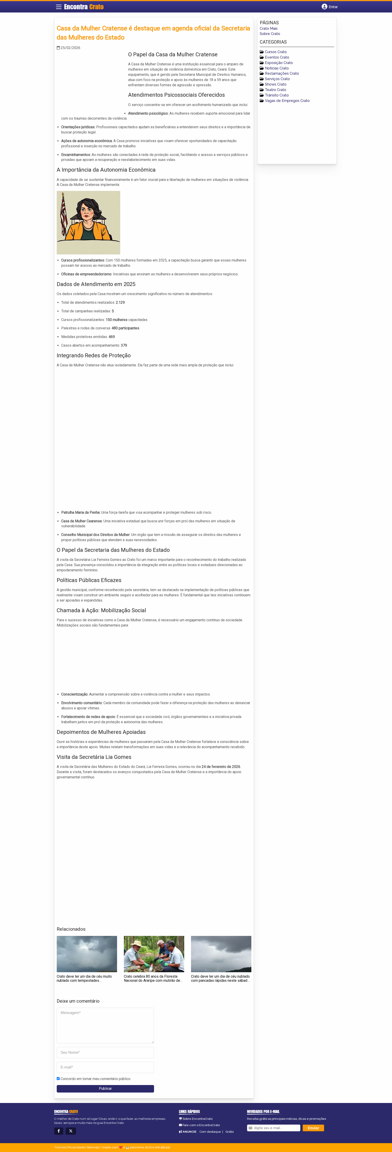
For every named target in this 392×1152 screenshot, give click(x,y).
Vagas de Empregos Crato (287, 101)
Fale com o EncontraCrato (201, 1125)
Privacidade (76, 1147)
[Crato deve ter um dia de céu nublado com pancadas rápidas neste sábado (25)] (221, 954)
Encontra (84, 6)
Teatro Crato (275, 90)
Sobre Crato (270, 34)
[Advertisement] (91, 82)
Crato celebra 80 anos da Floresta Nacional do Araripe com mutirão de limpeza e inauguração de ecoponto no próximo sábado (152, 982)
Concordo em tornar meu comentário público (95, 1079)
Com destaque (210, 1131)
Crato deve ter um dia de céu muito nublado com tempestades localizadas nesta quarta (84, 980)
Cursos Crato (276, 52)
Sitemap (93, 1147)
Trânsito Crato (277, 95)
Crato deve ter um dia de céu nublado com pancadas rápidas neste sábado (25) (220, 980)
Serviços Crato (277, 79)
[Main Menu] (58, 6)
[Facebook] (58, 1131)
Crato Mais (269, 28)
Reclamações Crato (282, 73)
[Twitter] (71, 1131)
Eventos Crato (277, 57)
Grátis (229, 1131)
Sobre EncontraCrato (198, 1118)
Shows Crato (276, 84)
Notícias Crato (277, 68)
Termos (60, 1147)
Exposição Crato (279, 63)
